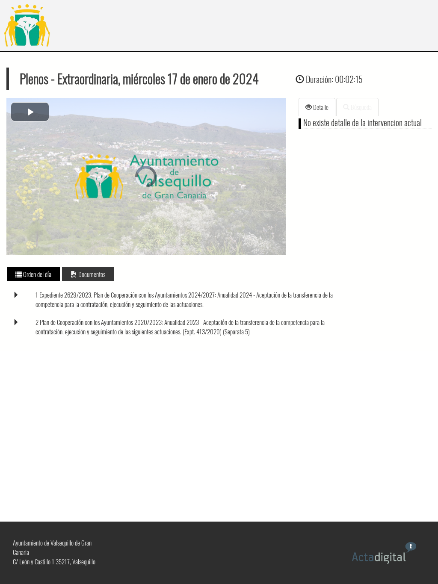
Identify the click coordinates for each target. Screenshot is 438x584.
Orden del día (36, 274)
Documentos (91, 274)
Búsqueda (360, 107)
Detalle (320, 107)
